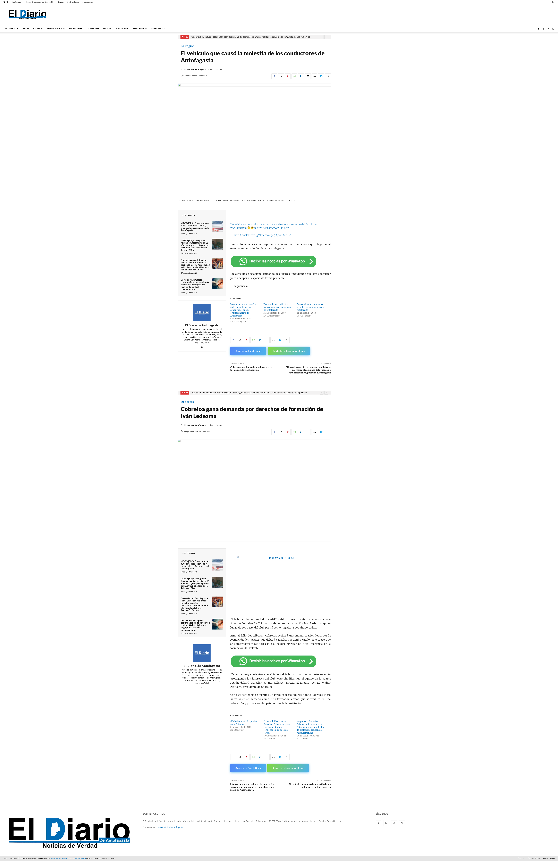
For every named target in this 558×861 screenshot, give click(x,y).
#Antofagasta (238, 227)
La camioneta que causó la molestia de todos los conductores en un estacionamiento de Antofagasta (243, 310)
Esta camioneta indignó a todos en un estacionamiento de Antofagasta (277, 307)
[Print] (314, 76)
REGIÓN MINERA (76, 28)
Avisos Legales (87, 2)
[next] (326, 37)
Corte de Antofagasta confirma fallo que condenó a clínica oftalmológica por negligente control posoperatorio (195, 284)
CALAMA (25, 28)
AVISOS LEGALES (158, 28)
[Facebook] (538, 28)
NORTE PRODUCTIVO (56, 28)
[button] (553, 2)
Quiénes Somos (73, 2)
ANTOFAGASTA (11, 28)
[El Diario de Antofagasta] (202, 312)
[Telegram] (321, 76)
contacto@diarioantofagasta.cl (170, 827)
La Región (188, 46)
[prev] (321, 37)
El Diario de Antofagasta (195, 69)
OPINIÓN (107, 28)
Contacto (61, 2)
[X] (553, 28)
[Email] (308, 76)
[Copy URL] (328, 76)
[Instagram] (543, 28)
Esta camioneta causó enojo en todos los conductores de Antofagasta (310, 307)
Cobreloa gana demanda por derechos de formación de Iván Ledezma (251, 368)
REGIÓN (36, 28)
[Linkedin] (301, 76)
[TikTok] (548, 28)
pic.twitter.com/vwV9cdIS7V (271, 227)
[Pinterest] (288, 76)
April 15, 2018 (283, 235)
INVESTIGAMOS (122, 28)
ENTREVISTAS (93, 28)
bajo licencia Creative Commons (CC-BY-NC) (68, 858)
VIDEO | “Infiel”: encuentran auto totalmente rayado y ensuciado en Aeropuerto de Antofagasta (195, 227)
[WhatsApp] (294, 76)
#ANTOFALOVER (140, 28)
